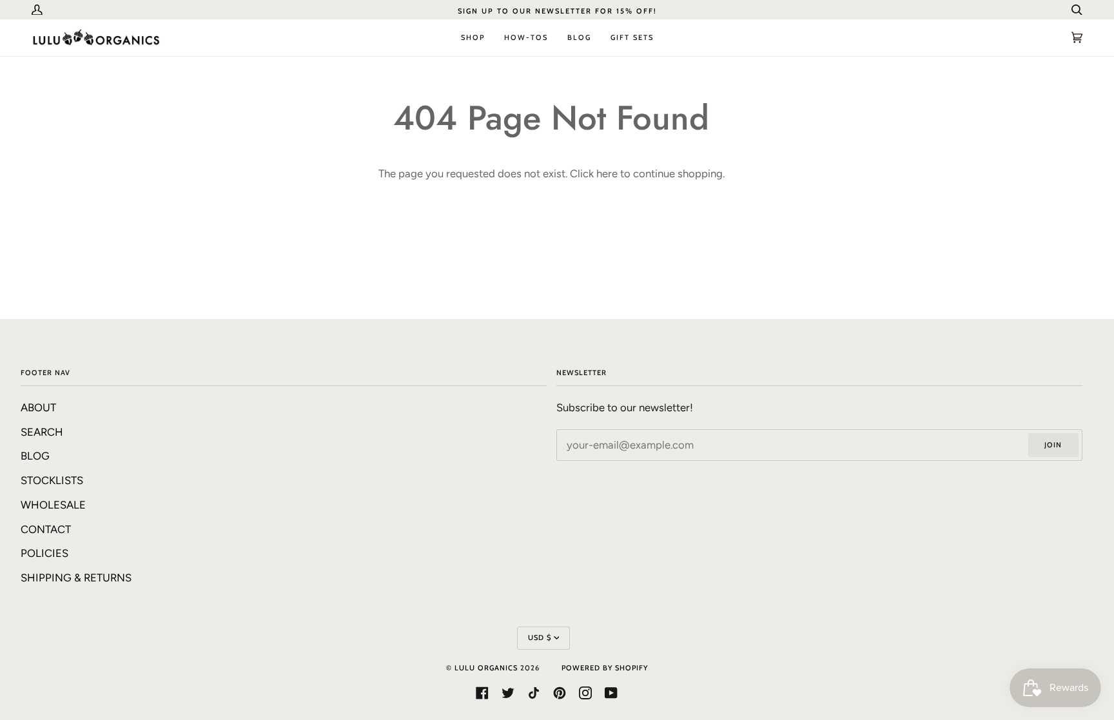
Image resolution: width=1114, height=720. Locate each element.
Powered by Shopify (605, 667)
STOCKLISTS (52, 480)
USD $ (539, 637)
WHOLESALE (53, 504)
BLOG (35, 455)
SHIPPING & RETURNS (76, 577)
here (607, 173)
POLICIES (44, 553)
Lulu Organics (486, 667)
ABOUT (38, 407)
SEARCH (42, 431)
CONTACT (46, 529)
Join (1053, 444)
